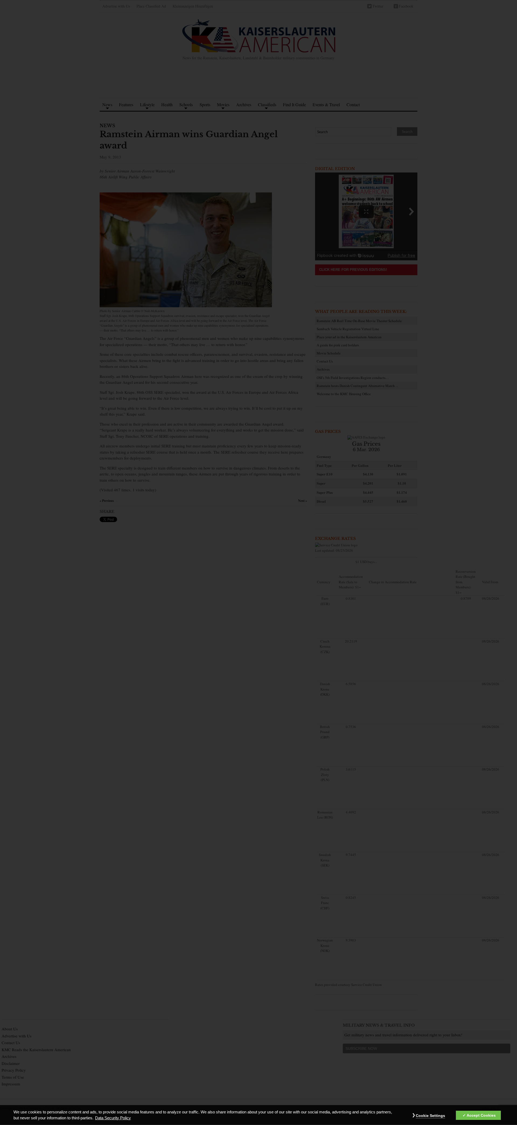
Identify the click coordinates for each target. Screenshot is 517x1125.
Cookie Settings (430, 1115)
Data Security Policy (113, 1118)
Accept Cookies (481, 1115)
